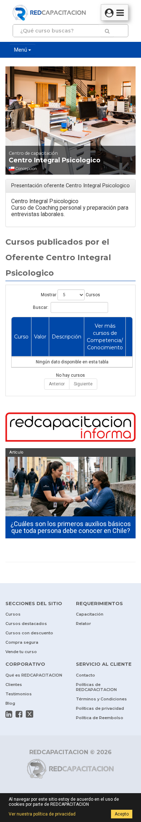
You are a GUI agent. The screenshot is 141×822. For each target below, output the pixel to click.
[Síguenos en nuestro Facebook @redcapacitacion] (19, 714)
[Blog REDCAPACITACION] (70, 427)
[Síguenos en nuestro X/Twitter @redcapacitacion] (30, 714)
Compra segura (21, 642)
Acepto (122, 814)
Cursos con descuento (29, 632)
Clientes (13, 684)
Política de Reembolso (99, 717)
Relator (83, 623)
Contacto (85, 675)
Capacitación (89, 614)
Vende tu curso (21, 651)
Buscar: (40, 307)
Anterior (57, 383)
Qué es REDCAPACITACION (33, 675)
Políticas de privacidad (100, 708)
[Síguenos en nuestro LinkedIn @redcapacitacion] (8, 714)
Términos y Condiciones (101, 698)
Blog (10, 703)
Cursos (13, 614)
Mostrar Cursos (70, 294)
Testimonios (18, 693)
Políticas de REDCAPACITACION (96, 687)
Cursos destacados (26, 623)
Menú (21, 50)
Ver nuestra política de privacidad (42, 814)
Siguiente (83, 383)
